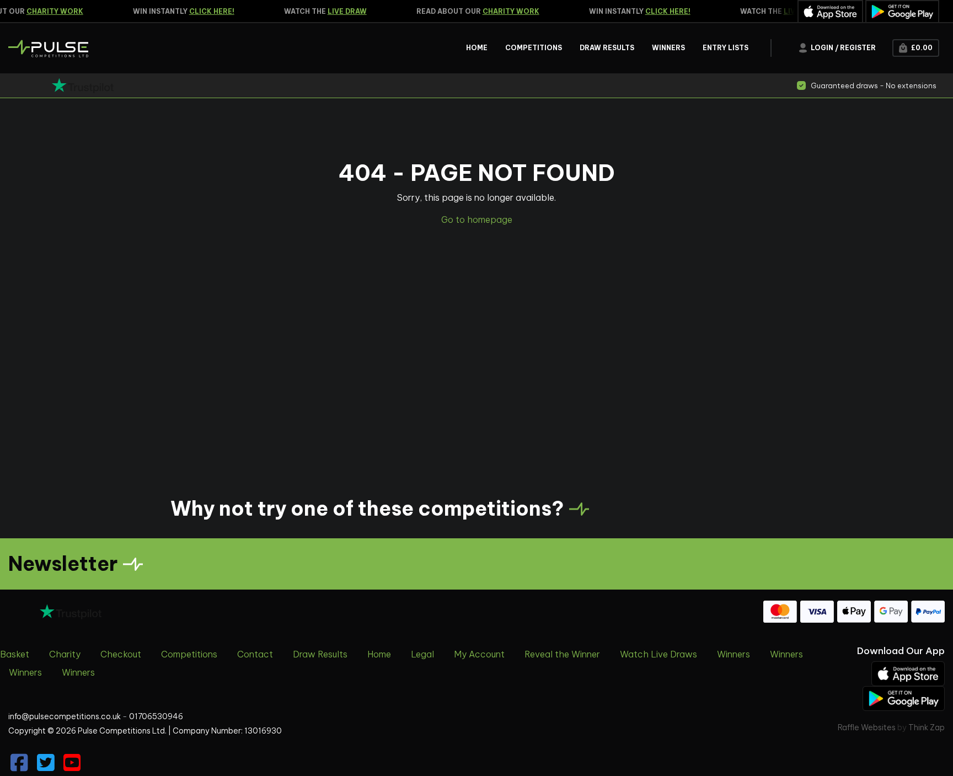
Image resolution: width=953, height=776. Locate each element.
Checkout (120, 654)
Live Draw (341, 11)
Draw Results (320, 654)
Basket (14, 654)
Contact (255, 654)
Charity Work (48, 11)
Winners (733, 654)
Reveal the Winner (562, 654)
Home (379, 654)
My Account (479, 654)
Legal (422, 654)
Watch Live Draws (658, 654)
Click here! (205, 11)
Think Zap (926, 727)
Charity (65, 654)
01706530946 (156, 716)
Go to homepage (476, 219)
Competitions (189, 654)
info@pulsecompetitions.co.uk (64, 716)
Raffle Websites (867, 727)
